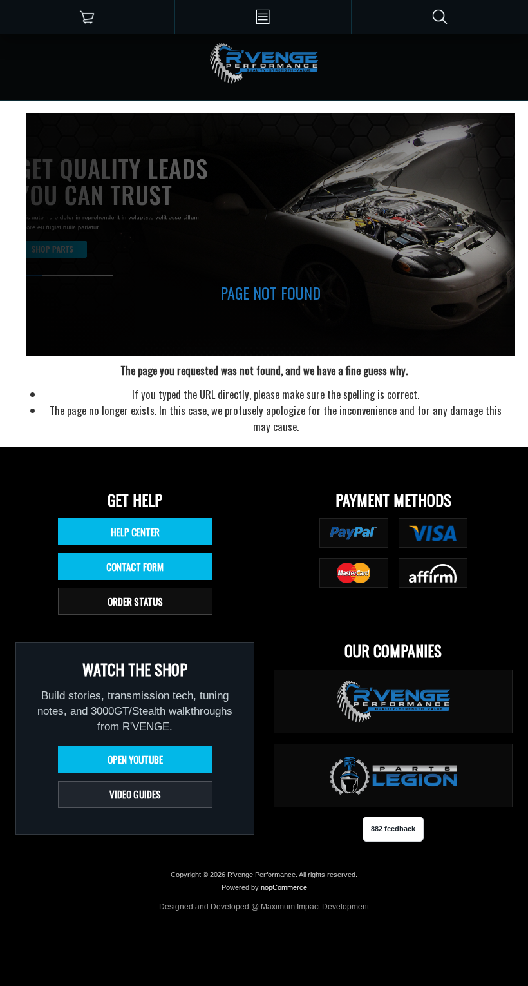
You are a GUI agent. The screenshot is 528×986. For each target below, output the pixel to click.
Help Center (135, 532)
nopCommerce (284, 887)
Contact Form (135, 566)
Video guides (135, 794)
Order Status (135, 601)
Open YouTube (135, 759)
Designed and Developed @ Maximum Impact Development (264, 906)
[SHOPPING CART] (87, 17)
